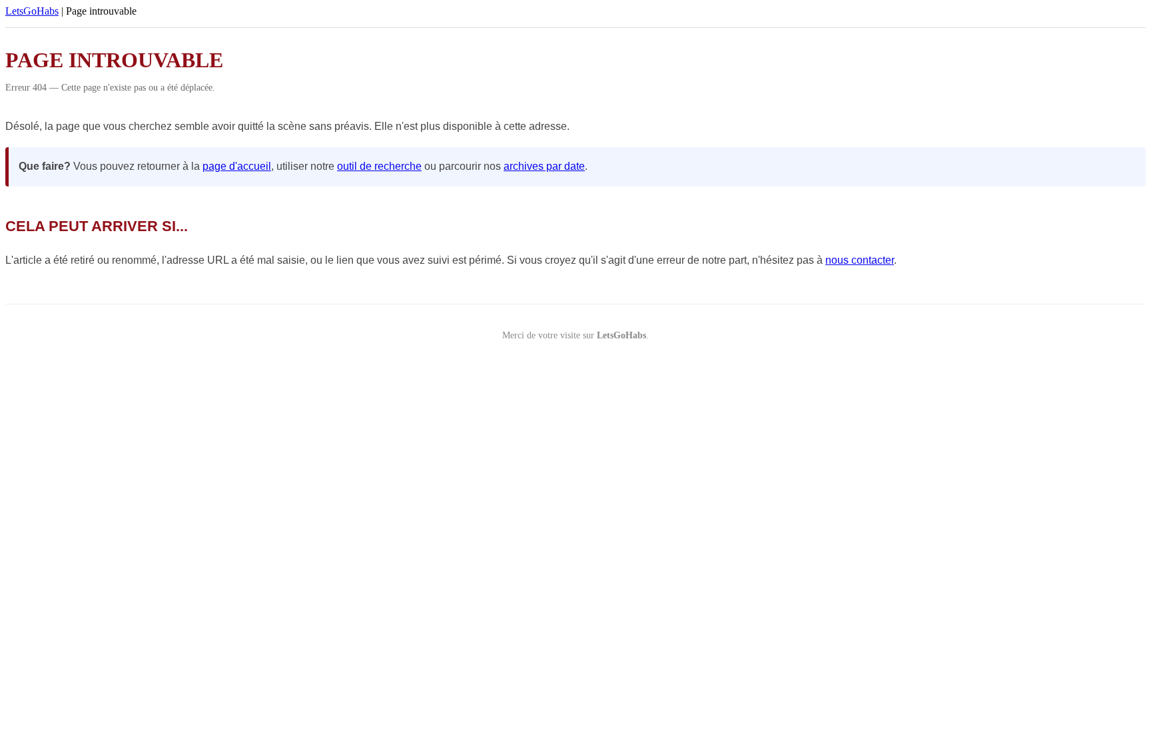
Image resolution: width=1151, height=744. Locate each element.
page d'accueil (236, 166)
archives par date (544, 166)
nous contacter (859, 260)
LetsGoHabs (32, 11)
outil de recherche (379, 166)
